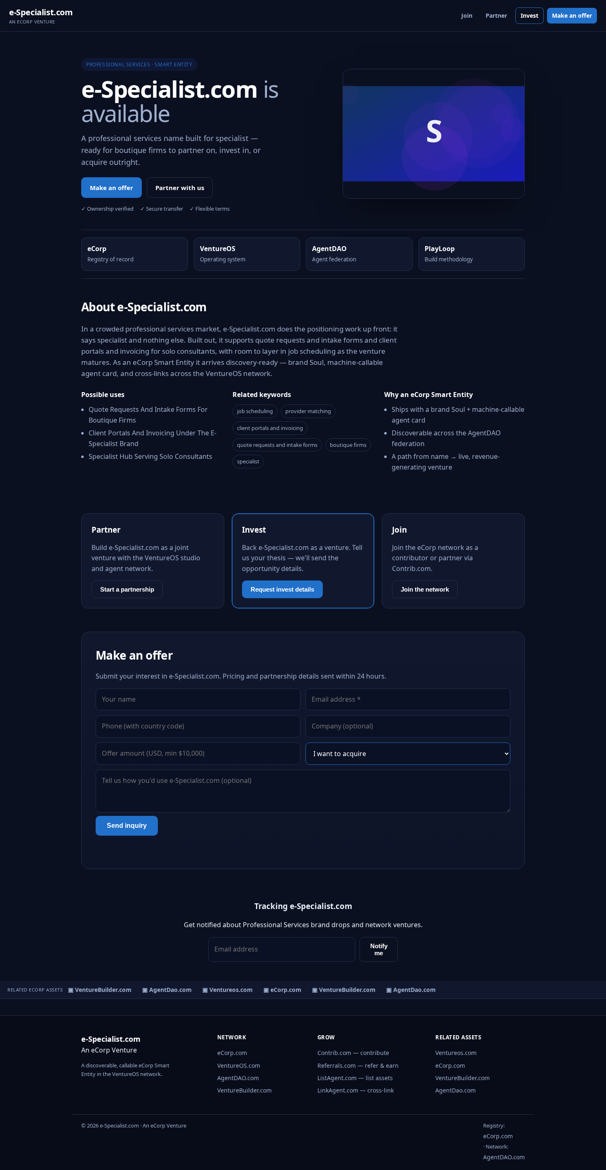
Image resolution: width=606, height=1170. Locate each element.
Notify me (379, 949)
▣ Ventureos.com (223, 990)
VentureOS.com (238, 1065)
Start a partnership (127, 589)
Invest (529, 15)
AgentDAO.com (238, 1078)
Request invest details (282, 589)
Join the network (425, 589)
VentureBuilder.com (244, 1090)
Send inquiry (127, 825)
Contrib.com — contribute (353, 1053)
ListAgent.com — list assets (355, 1078)
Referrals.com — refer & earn (358, 1065)
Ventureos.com (456, 1053)
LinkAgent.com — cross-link (355, 1090)
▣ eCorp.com (278, 990)
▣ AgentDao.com (162, 990)
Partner (496, 15)
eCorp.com (232, 1053)
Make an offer (572, 15)
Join (466, 15)
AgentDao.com (455, 1090)
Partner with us (179, 187)
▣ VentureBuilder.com (95, 990)
